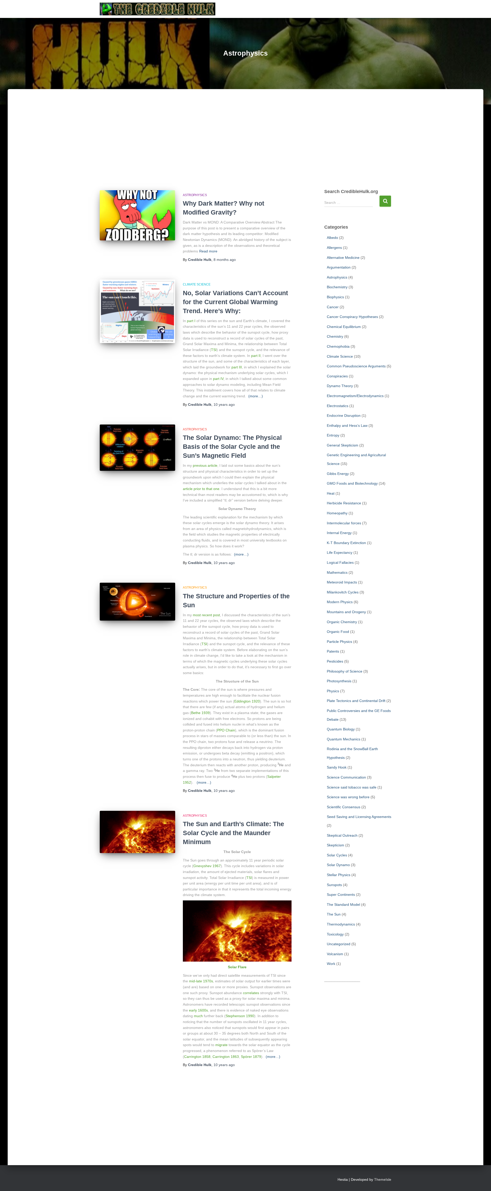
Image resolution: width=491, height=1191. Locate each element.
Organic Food (338, 632)
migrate (221, 1045)
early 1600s (198, 1010)
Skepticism (335, 845)
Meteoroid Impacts (342, 582)
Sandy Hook (337, 767)
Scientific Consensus (343, 807)
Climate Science (196, 284)
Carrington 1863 (226, 1057)
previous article (205, 465)
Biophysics (335, 297)
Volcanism (335, 954)
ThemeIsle (382, 1179)
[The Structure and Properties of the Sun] (137, 602)
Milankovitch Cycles (343, 592)
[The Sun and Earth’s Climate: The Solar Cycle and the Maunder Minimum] (137, 832)
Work (331, 964)
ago (225, 260)
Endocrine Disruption (344, 415)
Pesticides (335, 661)
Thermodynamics (341, 924)
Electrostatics (337, 406)
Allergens (334, 248)
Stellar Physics (338, 875)
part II (256, 356)
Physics (333, 691)
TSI (214, 350)
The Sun (334, 914)
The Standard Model (343, 904)
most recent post (206, 615)
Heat (330, 493)
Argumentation (339, 267)
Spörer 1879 (251, 1057)
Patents (333, 651)
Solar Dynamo (338, 865)
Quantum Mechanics (343, 739)
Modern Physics (340, 602)
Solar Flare (237, 967)
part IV (218, 379)
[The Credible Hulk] (157, 9)
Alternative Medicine (343, 258)
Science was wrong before (348, 797)
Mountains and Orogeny (346, 612)
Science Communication (346, 777)
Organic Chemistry (342, 622)
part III (236, 367)
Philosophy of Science (344, 671)
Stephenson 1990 (240, 1016)
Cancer (333, 307)
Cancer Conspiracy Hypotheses (352, 317)
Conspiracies (337, 376)
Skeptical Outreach (342, 835)
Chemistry (335, 336)
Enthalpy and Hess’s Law (347, 425)
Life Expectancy (339, 552)
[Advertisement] (245, 144)
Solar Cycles (337, 855)
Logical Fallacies (340, 562)
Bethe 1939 (200, 713)
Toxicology (335, 934)
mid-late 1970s (201, 981)
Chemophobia (338, 346)
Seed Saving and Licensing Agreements (359, 817)
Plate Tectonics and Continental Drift (356, 701)
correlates (251, 993)
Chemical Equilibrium (344, 327)
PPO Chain (226, 730)
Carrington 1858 (197, 1057)
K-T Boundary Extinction (346, 543)
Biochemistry (337, 287)
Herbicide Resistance (344, 503)
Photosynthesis (339, 681)
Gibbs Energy (338, 474)
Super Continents (341, 894)
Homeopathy (337, 513)
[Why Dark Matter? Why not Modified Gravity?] (137, 215)
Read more (208, 251)
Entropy (333, 435)
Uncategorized (338, 944)
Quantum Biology (341, 729)
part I (191, 321)
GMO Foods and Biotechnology (352, 483)
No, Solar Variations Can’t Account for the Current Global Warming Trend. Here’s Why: (235, 301)
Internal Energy (339, 533)
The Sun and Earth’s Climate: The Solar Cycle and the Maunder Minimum (233, 832)
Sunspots (334, 885)
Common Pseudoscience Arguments (356, 366)
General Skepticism (342, 445)
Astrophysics (195, 195)
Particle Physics (339, 642)
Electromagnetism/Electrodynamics (355, 396)
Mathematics (337, 572)
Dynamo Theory (340, 386)
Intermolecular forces (344, 523)
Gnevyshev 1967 (207, 866)
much (198, 1016)
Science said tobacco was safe (351, 787)
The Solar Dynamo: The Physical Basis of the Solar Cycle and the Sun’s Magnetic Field (232, 446)
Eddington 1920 (247, 701)
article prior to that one (201, 489)
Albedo (332, 238)
